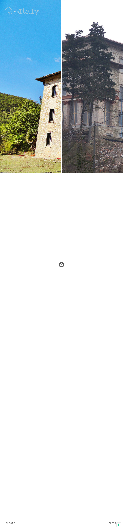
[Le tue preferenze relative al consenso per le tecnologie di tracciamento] (119, 525)
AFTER (112, 523)
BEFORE (10, 523)
